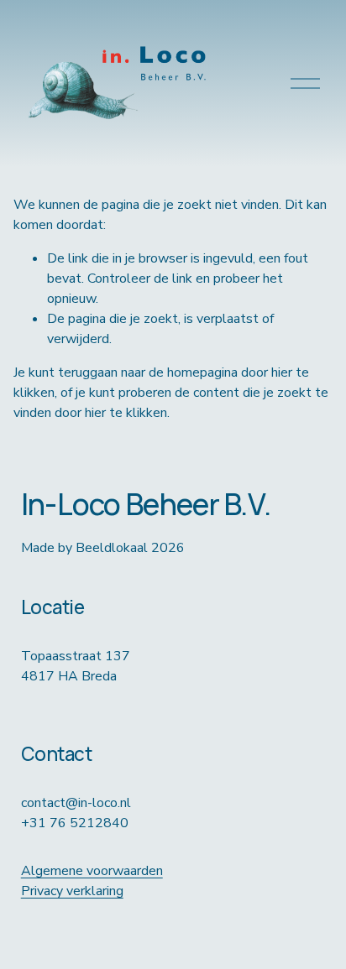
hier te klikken (126, 413)
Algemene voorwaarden (92, 871)
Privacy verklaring (72, 891)
